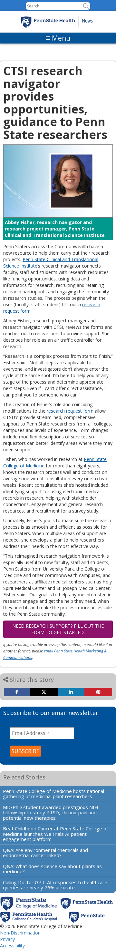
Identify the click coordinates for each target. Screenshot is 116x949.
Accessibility (12, 946)
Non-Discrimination (20, 933)
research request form (70, 411)
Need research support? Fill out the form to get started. (58, 629)
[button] (86, 6)
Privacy (7, 939)
